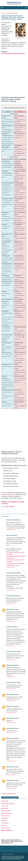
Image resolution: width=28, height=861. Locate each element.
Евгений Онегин (6, 811)
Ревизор (3, 825)
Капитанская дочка (6, 813)
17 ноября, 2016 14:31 (10, 590)
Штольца (11, 494)
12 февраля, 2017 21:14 (11, 621)
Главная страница (5, 13)
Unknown (9, 609)
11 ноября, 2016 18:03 (10, 567)
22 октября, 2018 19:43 (10, 700)
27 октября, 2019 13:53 (10, 761)
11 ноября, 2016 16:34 (10, 529)
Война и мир (4, 801)
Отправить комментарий (8, 793)
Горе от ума (4, 806)
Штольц (20, 111)
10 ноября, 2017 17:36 (10, 659)
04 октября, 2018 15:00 (10, 688)
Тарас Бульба (5, 828)
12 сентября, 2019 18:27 (11, 722)
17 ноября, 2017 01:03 (10, 676)
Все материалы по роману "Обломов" (13, 53)
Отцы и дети (4, 823)
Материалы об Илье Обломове (16, 563)
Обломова (4, 494)
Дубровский (4, 808)
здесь (7, 545)
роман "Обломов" (14, 13)
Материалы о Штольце (13, 565)
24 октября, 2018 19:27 (10, 712)
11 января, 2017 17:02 (10, 603)
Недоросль (4, 818)
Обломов (8, 111)
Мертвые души (5, 815)
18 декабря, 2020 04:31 (11, 788)
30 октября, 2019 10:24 (10, 774)
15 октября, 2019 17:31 (10, 732)
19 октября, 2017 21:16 (10, 645)
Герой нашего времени (7, 803)
